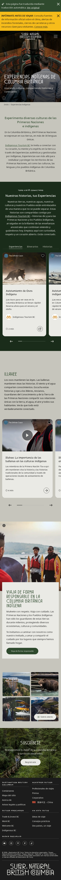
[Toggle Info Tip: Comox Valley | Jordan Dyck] (4, 98)
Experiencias (15, 246)
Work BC (6, 821)
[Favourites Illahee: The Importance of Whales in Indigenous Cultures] (49, 422)
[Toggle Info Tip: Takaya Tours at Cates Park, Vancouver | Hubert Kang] (4, 525)
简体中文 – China (45, 802)
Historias (47, 246)
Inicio (6, 104)
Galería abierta (47, 717)
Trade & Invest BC (10, 816)
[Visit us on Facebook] (25, 843)
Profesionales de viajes (43, 788)
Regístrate (30, 762)
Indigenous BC (9, 830)
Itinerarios (32, 246)
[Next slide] (52, 341)
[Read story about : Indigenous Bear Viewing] (40, 329)
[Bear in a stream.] (44, 684)
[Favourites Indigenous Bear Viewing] (42, 255)
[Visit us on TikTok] (31, 843)
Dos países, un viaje (41, 825)
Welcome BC (8, 825)
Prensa (35, 793)
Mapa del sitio (9, 795)
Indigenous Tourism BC (17, 145)
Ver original (33, 7)
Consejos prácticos (41, 821)
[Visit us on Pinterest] (18, 843)
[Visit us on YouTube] (4, 843)
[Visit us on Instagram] (11, 843)
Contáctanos (8, 790)
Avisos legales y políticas (14, 804)
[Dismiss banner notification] (58, 4)
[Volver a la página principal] (30, 36)
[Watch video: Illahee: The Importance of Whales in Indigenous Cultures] (46, 490)
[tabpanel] (24, 294)
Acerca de (6, 800)
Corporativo (37, 797)
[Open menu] (55, 37)
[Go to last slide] (11, 341)
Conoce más (41, 26)
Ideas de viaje (38, 816)
